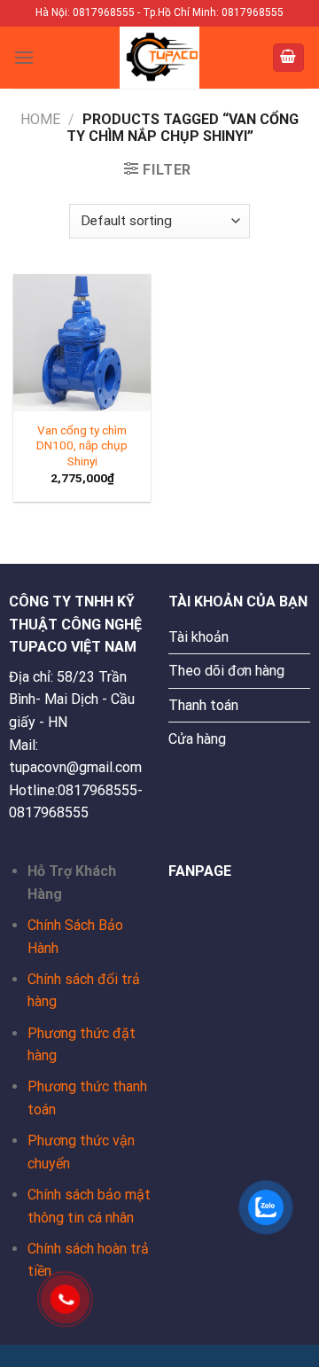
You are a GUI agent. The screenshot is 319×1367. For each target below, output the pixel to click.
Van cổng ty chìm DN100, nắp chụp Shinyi (82, 445)
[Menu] (24, 57)
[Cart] (289, 58)
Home (40, 119)
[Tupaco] (159, 58)
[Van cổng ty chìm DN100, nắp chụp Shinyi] (82, 342)
